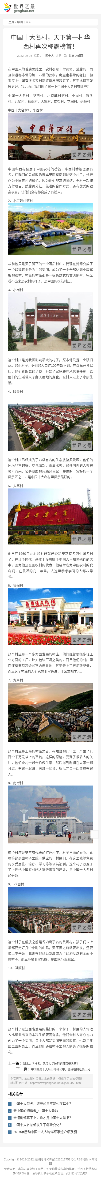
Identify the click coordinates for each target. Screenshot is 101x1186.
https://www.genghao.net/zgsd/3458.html (56, 1083)
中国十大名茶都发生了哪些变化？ (38, 1125)
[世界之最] (23, 7)
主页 (11, 22)
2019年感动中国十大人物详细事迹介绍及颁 (45, 1132)
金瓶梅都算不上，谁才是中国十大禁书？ (43, 1118)
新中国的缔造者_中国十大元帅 (35, 1111)
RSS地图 (82, 1159)
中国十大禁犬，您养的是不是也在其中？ (43, 1104)
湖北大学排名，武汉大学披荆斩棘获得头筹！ (51, 1063)
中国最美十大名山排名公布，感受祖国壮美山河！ (62, 1069)
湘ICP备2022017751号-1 (60, 1159)
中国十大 (22, 22)
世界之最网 (76, 55)
